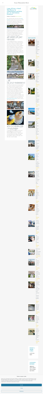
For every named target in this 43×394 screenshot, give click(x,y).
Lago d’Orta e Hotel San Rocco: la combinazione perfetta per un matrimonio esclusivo (14, 11)
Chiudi (21, 388)
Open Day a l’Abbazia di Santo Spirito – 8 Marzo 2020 (37, 194)
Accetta (21, 385)
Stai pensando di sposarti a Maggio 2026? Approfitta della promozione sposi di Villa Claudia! (37, 47)
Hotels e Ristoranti (18, 16)
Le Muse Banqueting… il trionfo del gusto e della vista (38, 274)
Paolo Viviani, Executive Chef (12, 98)
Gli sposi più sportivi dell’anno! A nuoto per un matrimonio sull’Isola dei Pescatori (37, 334)
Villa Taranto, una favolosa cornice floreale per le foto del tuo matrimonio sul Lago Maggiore (37, 95)
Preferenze (21, 391)
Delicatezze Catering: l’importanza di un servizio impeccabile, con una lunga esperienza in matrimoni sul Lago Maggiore (38, 290)
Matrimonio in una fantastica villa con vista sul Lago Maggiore (37, 77)
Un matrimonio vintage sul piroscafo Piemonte (37, 262)
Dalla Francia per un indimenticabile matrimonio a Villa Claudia (38, 252)
